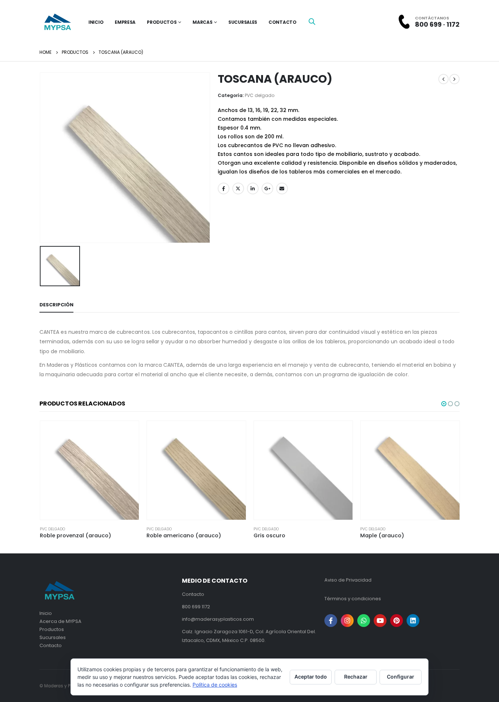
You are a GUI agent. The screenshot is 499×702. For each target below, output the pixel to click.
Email (282, 188)
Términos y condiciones (352, 598)
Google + (267, 188)
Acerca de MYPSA (60, 621)
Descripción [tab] (56, 304)
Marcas (202, 22)
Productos (161, 22)
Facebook (223, 188)
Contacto (282, 22)
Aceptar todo (310, 676)
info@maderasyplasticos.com (218, 619)
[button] (444, 403)
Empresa (125, 22)
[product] (89, 470)
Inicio (45, 613)
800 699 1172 (196, 606)
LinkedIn (253, 188)
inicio (95, 22)
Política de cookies (215, 685)
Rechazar (355, 676)
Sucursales (242, 22)
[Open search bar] (312, 21)
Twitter (238, 188)
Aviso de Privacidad (348, 579)
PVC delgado (259, 95)
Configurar (400, 676)
